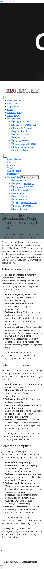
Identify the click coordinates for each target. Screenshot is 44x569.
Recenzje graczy (14, 112)
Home (8, 231)
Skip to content (7, 1)
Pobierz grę (12, 103)
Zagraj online (13, 106)
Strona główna (14, 100)
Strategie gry (13, 115)
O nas (10, 109)
